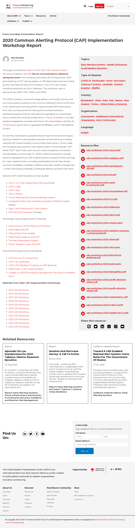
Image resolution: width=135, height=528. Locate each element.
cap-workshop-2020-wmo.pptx (103, 247)
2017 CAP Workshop (19, 297)
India (105, 100)
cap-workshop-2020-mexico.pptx (104, 223)
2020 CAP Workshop (19, 308)
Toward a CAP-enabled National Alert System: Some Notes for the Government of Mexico (111, 356)
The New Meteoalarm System (24, 240)
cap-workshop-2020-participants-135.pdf (104, 167)
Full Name (80, 433)
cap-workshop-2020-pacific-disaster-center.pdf (106, 280)
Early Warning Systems (93, 64)
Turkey (95, 104)
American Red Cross (103, 520)
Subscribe (50, 499)
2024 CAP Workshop (19, 323)
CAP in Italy (14, 190)
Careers (6, 511)
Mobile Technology (117, 64)
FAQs (76, 492)
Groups (50, 506)
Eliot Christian (17, 58)
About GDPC (12, 16)
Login (90, 6)
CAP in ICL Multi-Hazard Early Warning (28, 183)
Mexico (119, 100)
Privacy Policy (118, 520)
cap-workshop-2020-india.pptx (103, 207)
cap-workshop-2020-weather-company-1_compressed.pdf (108, 232)
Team (5, 496)
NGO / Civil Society (106, 120)
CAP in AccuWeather (19, 261)
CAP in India (15, 186)
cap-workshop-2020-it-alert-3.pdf (104, 305)
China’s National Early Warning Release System (32, 197)
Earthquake (98, 80)
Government (87, 116)
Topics (27, 16)
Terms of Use (10, 523)
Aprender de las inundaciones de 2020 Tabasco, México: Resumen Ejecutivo (22, 356)
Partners (6, 507)
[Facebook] (89, 326)
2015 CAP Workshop (19, 290)
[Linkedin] (102, 326)
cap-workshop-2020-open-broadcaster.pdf (100, 183)
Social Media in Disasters (94, 68)
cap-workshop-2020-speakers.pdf (105, 158)
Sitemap (20, 523)
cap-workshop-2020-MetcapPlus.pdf (106, 272)
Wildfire (96, 88)
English (85, 132)
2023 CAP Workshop (19, 319)
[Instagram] (115, 326)
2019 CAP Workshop (19, 304)
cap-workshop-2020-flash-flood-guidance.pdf (104, 256)
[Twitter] (95, 326)
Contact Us (78, 499)
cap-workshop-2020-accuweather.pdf (106, 191)
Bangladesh (87, 100)
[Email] (122, 326)
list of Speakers (57, 117)
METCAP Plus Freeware (20, 212)
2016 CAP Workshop (19, 293)
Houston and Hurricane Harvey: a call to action (64, 353)
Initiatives (11, 21)
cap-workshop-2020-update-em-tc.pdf (107, 313)
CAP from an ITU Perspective (23, 258)
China (98, 100)
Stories (53, 16)
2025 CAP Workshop (19, 326)
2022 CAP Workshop (19, 315)
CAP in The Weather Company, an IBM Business (33, 265)
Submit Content (53, 492)
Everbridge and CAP (19, 229)
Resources (41, 16)
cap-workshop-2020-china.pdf (102, 239)
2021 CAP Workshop (19, 312)
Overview (7, 492)
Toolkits (26, 21)
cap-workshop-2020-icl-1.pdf (101, 199)
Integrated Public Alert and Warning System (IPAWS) (35, 201)
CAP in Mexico (16, 194)
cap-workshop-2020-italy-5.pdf (103, 215)
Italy (111, 100)
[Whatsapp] (109, 326)
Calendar (50, 503)
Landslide (107, 84)
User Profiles (52, 495)
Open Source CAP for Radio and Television (30, 226)
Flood (109, 80)
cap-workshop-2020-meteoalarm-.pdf (107, 297)
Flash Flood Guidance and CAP (24, 237)
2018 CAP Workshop (19, 301)
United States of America (113, 104)
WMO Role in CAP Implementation (26, 269)
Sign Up (99, 6)
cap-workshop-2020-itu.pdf (101, 175)
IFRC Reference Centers (84, 496)
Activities (6, 499)
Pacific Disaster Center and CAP (24, 244)
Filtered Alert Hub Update (22, 233)
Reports (6, 503)
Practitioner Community (119, 16)
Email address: (83, 441)
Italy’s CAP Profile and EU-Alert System (28, 208)
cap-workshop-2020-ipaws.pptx (103, 264)
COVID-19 (86, 80)
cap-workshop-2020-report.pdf (103, 150)
